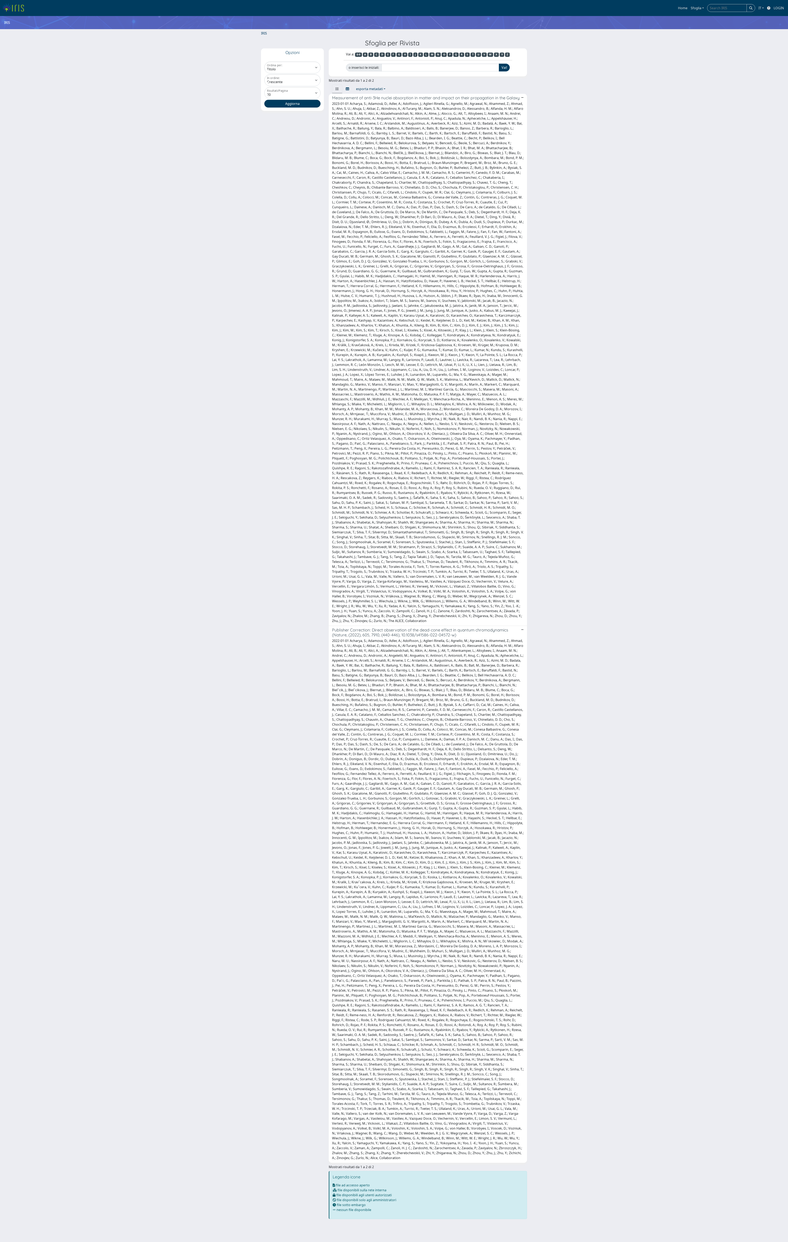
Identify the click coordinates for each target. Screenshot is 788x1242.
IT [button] (759, 8)
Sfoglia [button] (696, 8)
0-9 (358, 54)
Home (682, 8)
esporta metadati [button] (369, 89)
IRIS (264, 33)
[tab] (337, 89)
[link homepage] (14, 8)
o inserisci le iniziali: (364, 67)
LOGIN (779, 8)
